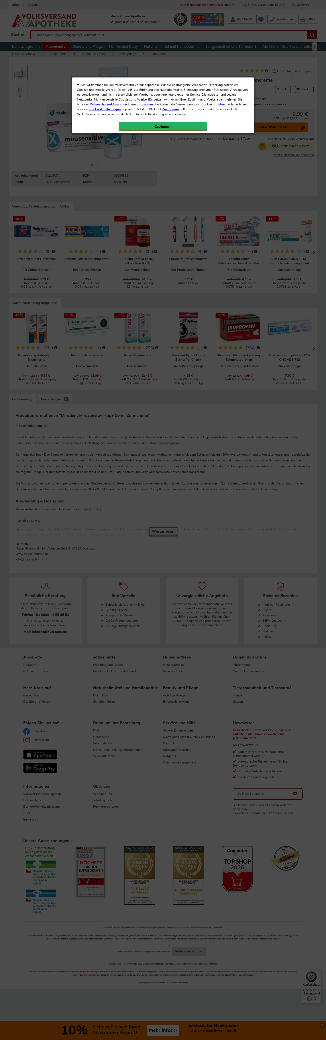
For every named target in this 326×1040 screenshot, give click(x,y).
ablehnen (220, 104)
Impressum (145, 104)
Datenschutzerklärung (106, 104)
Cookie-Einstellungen (105, 109)
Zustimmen (170, 109)
